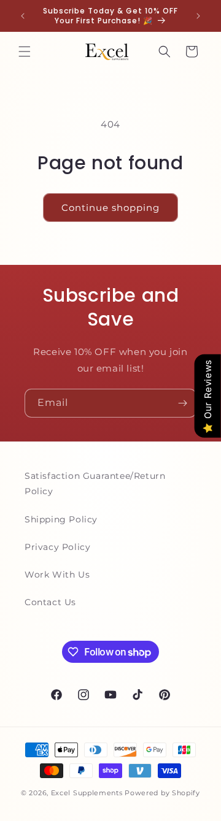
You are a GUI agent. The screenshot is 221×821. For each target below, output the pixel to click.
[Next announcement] (198, 15)
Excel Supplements (87, 793)
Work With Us (57, 574)
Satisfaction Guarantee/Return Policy (95, 483)
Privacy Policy (57, 546)
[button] (24, 51)
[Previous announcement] (22, 15)
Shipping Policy (61, 519)
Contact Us (50, 602)
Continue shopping (110, 207)
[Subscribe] (182, 403)
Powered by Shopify (162, 793)
